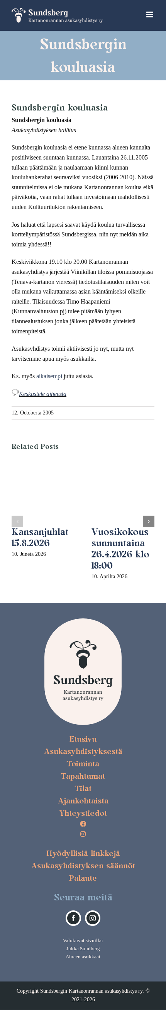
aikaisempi (49, 376)
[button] (17, 521)
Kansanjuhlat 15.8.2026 (40, 537)
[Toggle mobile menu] (150, 14)
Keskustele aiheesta (42, 394)
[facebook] (73, 918)
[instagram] (92, 918)
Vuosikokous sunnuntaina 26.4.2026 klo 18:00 (120, 548)
